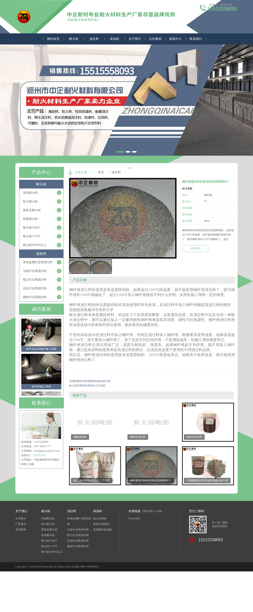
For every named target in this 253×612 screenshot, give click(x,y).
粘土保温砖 (100, 518)
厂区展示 (20, 524)
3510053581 (39, 455)
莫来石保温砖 (101, 524)
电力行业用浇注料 (78, 535)
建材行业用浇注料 (78, 546)
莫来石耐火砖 (49, 529)
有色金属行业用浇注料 (79, 521)
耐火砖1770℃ (49, 546)
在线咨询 (195, 248)
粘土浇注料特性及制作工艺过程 (87, 385)
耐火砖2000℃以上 (52, 551)
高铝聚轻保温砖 (102, 529)
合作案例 (155, 38)
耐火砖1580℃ (49, 540)
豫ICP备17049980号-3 (87, 566)
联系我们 (196, 38)
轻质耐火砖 (48, 535)
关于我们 (135, 38)
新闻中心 (175, 38)
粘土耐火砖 (48, 524)
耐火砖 (74, 38)
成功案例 (20, 529)
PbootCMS (134, 518)
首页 (101, 172)
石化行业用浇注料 (78, 540)
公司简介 (20, 518)
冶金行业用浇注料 (78, 529)
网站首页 (53, 38)
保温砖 (114, 38)
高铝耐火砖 (48, 518)
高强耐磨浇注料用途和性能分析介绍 (90, 381)
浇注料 (94, 38)
